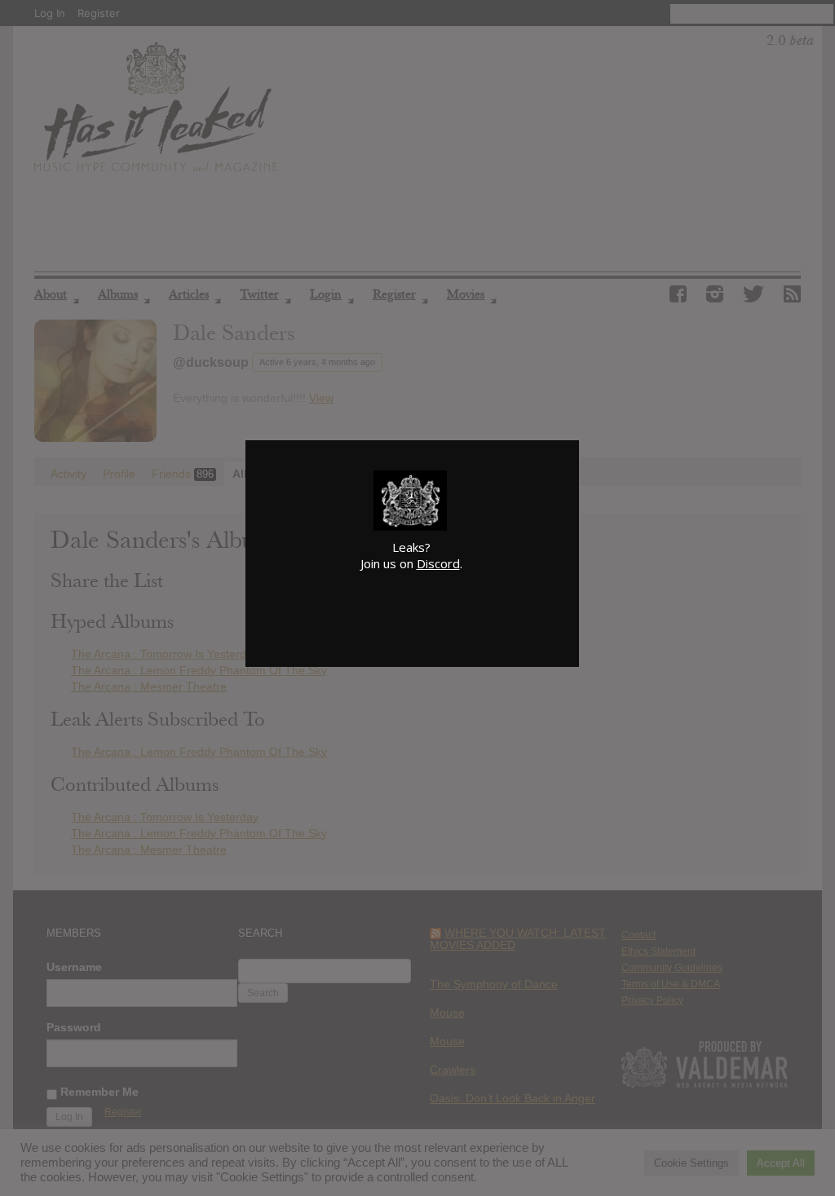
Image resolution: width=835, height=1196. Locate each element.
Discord (438, 563)
